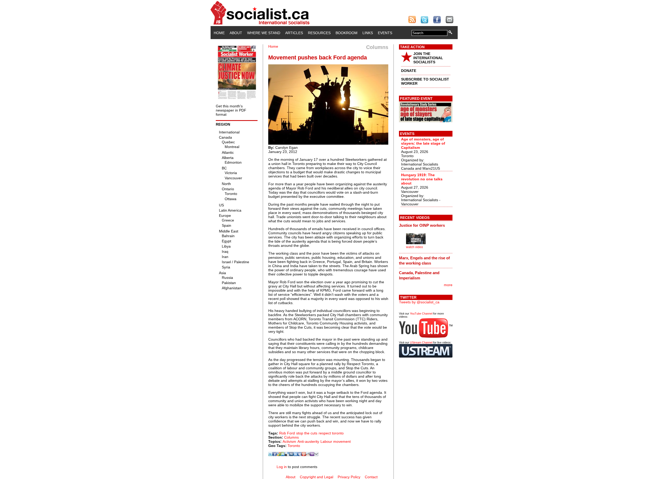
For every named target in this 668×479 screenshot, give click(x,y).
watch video (414, 247)
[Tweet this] (270, 455)
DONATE (408, 71)
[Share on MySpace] (299, 455)
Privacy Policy (349, 477)
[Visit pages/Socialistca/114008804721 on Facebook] (274, 455)
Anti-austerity (308, 441)
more (448, 285)
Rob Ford (287, 433)
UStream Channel (421, 342)
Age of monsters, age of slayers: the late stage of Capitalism (423, 143)
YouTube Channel (421, 313)
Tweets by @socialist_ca (419, 302)
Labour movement (335, 441)
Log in (282, 467)
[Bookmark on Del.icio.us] (287, 455)
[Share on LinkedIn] (295, 455)
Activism (289, 441)
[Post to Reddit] (308, 455)
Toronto (294, 446)
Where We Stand (263, 33)
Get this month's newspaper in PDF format (231, 110)
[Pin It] (304, 455)
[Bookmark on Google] (279, 455)
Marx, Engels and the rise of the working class (424, 260)
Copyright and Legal (316, 477)
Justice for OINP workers (422, 225)
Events (385, 33)
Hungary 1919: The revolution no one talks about (422, 179)
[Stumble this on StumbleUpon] (283, 455)
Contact (371, 477)
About (236, 33)
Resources (319, 33)
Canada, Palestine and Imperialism (419, 275)
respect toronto (331, 433)
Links (367, 33)
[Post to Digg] (291, 455)
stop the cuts (306, 433)
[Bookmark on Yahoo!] (312, 455)
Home (219, 33)
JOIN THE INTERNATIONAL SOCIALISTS (428, 58)
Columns (291, 437)
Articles (294, 33)
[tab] (425, 225)
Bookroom (346, 33)
